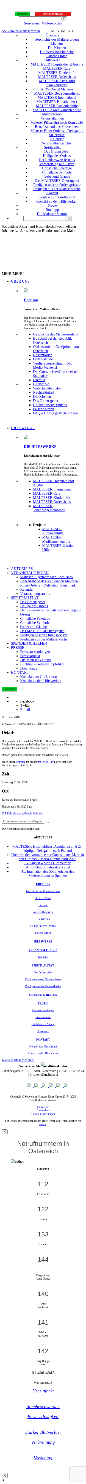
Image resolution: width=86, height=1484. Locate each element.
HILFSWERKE (23, 428)
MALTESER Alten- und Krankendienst (57, 83)
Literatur (57, 43)
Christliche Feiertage (57, 168)
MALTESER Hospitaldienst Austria (57, 64)
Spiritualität (52, 147)
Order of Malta (43, 898)
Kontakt (52, 193)
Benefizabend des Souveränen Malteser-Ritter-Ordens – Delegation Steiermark (57, 131)
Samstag (20, 761)
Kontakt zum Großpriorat (57, 197)
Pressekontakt (30, 656)
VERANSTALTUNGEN (30, 573)
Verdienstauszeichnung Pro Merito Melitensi (52, 365)
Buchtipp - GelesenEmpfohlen (42, 664)
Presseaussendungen (35, 652)
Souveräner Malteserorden (43, 23)
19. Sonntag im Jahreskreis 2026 (47, 867)
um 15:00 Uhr (45, 761)
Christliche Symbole (57, 172)
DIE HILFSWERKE (40, 447)
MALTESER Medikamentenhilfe (57, 110)
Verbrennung (43, 1442)
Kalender (57, 139)
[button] (62, 31)
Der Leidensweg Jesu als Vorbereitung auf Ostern (57, 162)
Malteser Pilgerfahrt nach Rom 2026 (57, 122)
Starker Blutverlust (43, 1432)
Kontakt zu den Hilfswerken (56, 201)
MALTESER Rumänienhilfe (57, 106)
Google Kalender (33, 813)
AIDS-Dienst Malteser (57, 89)
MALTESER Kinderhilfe (56, 73)
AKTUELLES (22, 569)
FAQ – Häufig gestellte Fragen (55, 413)
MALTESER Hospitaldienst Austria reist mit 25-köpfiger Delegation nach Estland (47, 848)
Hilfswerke (52, 60)
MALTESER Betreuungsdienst (57, 93)
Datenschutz (43, 1110)
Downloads (28, 668)
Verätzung (43, 1457)
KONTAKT (20, 672)
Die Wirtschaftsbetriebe (57, 52)
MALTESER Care (56, 68)
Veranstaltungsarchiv (57, 143)
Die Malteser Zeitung (52, 214)
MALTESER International (57, 97)
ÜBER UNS (20, 281)
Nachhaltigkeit (43, 392)
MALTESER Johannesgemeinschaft (49, 508)
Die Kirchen (57, 48)
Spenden (22, 14)
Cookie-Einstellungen (43, 1114)
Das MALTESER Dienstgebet (57, 181)
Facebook (27, 701)
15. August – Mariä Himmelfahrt (47, 863)
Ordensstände (43, 359)
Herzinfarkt (43, 1390)
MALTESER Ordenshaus (57, 77)
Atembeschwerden (43, 1406)
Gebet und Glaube (57, 176)
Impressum (43, 1107)
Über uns (52, 35)
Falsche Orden (56, 56)
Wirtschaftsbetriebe (47, 388)
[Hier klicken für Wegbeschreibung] (47, 822)
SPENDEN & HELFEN (29, 643)
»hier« (42, 1124)
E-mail (25, 710)
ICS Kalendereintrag (13, 813)
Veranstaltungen (52, 118)
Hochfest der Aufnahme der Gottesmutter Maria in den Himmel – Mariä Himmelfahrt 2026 (47, 857)
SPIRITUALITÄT (25, 598)
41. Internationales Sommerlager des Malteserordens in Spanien (47, 873)
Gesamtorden (42, 355)
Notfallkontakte (53, 14)
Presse (52, 205)
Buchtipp (52, 210)
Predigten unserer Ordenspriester (56, 185)
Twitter (25, 705)
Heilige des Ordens (57, 156)
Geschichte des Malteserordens (56, 39)
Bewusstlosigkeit (43, 1416)
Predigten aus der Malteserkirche (56, 189)
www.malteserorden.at (18, 1060)
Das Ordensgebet (56, 151)
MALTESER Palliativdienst (56, 102)
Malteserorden (52, 114)
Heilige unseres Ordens (50, 405)
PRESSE (17, 647)
